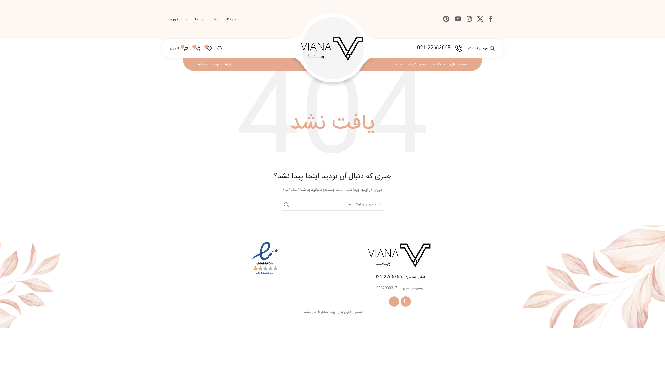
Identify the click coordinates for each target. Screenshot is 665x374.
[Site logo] (332, 48)
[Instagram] (394, 301)
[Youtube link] (458, 19)
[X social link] (480, 19)
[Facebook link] (490, 19)
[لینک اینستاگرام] (469, 19)
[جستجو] (220, 48)
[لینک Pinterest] (446, 19)
